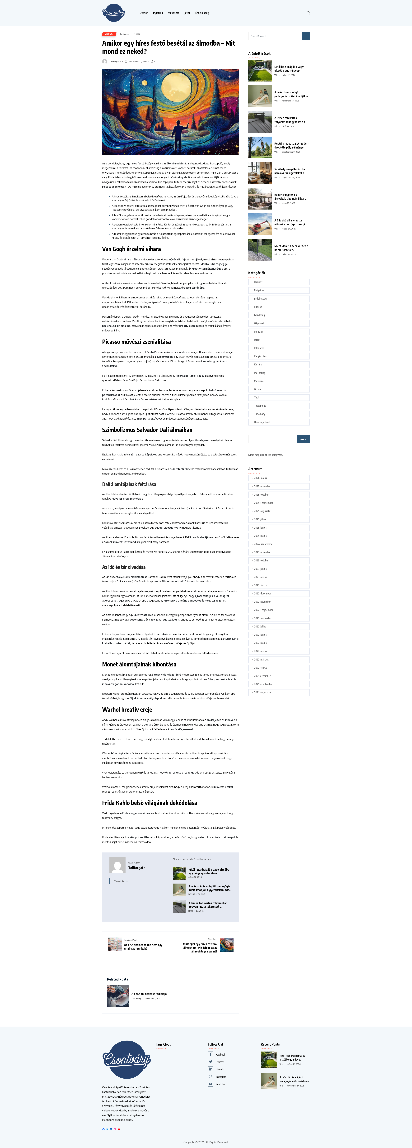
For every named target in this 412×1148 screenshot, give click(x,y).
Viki (276, 75)
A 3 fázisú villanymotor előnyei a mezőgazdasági (289, 222)
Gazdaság (259, 315)
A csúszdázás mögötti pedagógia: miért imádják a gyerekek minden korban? (209, 888)
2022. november (262, 601)
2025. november (262, 486)
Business (258, 282)
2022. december (262, 593)
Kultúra (109, 34)
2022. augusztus (263, 618)
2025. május (260, 535)
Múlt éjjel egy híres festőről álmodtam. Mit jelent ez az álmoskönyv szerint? (200, 947)
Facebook (220, 1054)
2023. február (261, 585)
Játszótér (259, 348)
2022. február (261, 667)
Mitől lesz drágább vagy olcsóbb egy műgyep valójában (208, 871)
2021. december (262, 676)
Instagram (221, 1076)
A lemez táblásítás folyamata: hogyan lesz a (289, 120)
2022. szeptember (263, 610)
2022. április (260, 651)
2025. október (261, 494)
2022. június (260, 634)
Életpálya (259, 290)
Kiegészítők (260, 356)
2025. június (260, 527)
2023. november (262, 552)
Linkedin (220, 1069)
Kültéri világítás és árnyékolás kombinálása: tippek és (289, 197)
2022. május (260, 643)
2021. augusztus (262, 692)
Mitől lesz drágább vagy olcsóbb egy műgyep (289, 68)
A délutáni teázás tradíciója (149, 993)
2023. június (260, 568)
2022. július (260, 626)
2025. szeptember (263, 502)
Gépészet (259, 323)
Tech (256, 397)
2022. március (261, 659)
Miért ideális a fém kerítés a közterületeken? (291, 248)
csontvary (136, 998)
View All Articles (121, 881)
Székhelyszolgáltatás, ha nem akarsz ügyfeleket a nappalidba (289, 171)
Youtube (220, 1084)
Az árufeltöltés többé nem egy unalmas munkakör (143, 946)
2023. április (260, 577)
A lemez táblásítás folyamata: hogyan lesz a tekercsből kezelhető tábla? (207, 905)
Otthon (144, 12)
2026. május (260, 478)
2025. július (260, 519)
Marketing (259, 372)
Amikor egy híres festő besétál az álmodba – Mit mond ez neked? (168, 47)
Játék (187, 12)
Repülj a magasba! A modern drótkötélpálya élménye (291, 145)
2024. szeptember (263, 544)
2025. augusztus (263, 511)
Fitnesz (258, 306)
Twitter (220, 1062)
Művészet (173, 12)
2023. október (261, 560)
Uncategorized (262, 422)
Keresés (303, 439)
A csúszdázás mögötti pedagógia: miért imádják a (291, 94)
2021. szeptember (263, 684)
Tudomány (259, 414)
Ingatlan (158, 12)
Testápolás (260, 405)
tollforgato (115, 61)
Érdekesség (202, 12)
